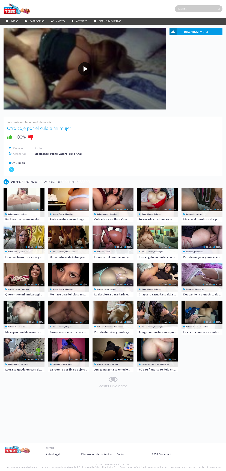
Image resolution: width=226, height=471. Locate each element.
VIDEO (196, 32)
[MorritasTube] (17, 8)
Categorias (36, 21)
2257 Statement (161, 454)
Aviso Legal (53, 454)
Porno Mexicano (110, 21)
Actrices (81, 21)
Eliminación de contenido (96, 454)
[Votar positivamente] (9, 137)
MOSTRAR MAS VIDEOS (113, 386)
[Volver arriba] (218, 464)
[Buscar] (218, 8)
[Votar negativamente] (31, 137)
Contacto (122, 454)
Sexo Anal (75, 153)
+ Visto (60, 21)
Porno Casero (58, 153)
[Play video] (84, 69)
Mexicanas (18, 122)
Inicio (14, 21)
